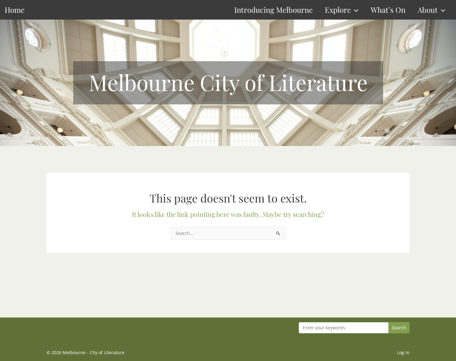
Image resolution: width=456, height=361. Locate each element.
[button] (354, 10)
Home (15, 10)
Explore (338, 10)
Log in (403, 352)
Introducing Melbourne (273, 10)
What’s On (388, 10)
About (428, 10)
